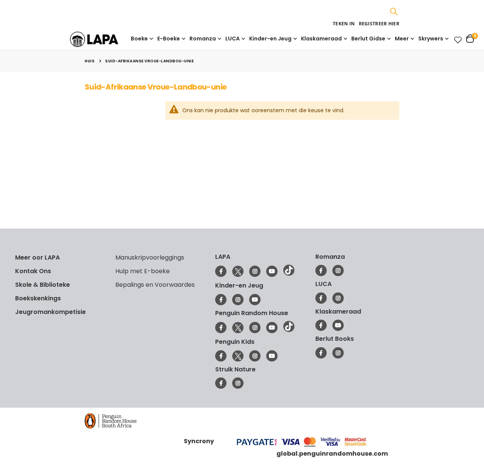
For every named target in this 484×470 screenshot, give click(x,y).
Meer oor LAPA (37, 257)
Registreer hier (379, 23)
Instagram (255, 271)
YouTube (272, 271)
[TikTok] (289, 274)
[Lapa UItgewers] (106, 39)
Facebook (220, 271)
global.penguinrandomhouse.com (332, 453)
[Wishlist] (456, 40)
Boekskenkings (38, 298)
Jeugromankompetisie (50, 312)
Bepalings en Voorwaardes (155, 284)
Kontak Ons (33, 271)
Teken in (344, 23)
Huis (90, 61)
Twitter (238, 271)
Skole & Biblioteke (42, 284)
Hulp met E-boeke (142, 271)
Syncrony (199, 441)
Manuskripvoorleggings (149, 257)
